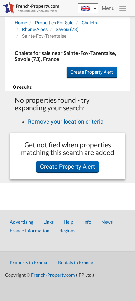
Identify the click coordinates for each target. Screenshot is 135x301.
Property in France (29, 262)
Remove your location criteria (66, 121)
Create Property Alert (91, 72)
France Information (29, 230)
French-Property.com (53, 275)
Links (48, 222)
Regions (67, 230)
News (107, 222)
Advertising (21, 222)
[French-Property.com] (29, 8)
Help (68, 222)
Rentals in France (75, 262)
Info (87, 222)
